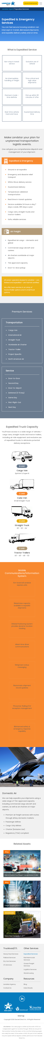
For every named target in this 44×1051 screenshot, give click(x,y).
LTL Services (7, 965)
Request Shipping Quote (30, 3)
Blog (25, 984)
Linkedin (22, 999)
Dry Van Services (9, 961)
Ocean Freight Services (29, 964)
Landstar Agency (9, 984)
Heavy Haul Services (10, 954)
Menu (40, 3)
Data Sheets (28, 988)
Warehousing (29, 973)
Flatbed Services (9, 957)
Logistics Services (30, 969)
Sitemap (21, 1016)
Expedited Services (31, 954)
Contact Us (7, 988)
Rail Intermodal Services (29, 958)
